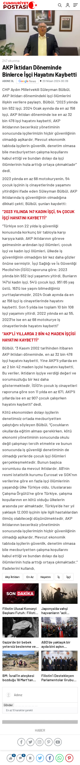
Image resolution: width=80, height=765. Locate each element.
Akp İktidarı (12, 577)
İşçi (68, 577)
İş (59, 577)
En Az (30, 577)
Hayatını (45, 577)
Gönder (8, 705)
